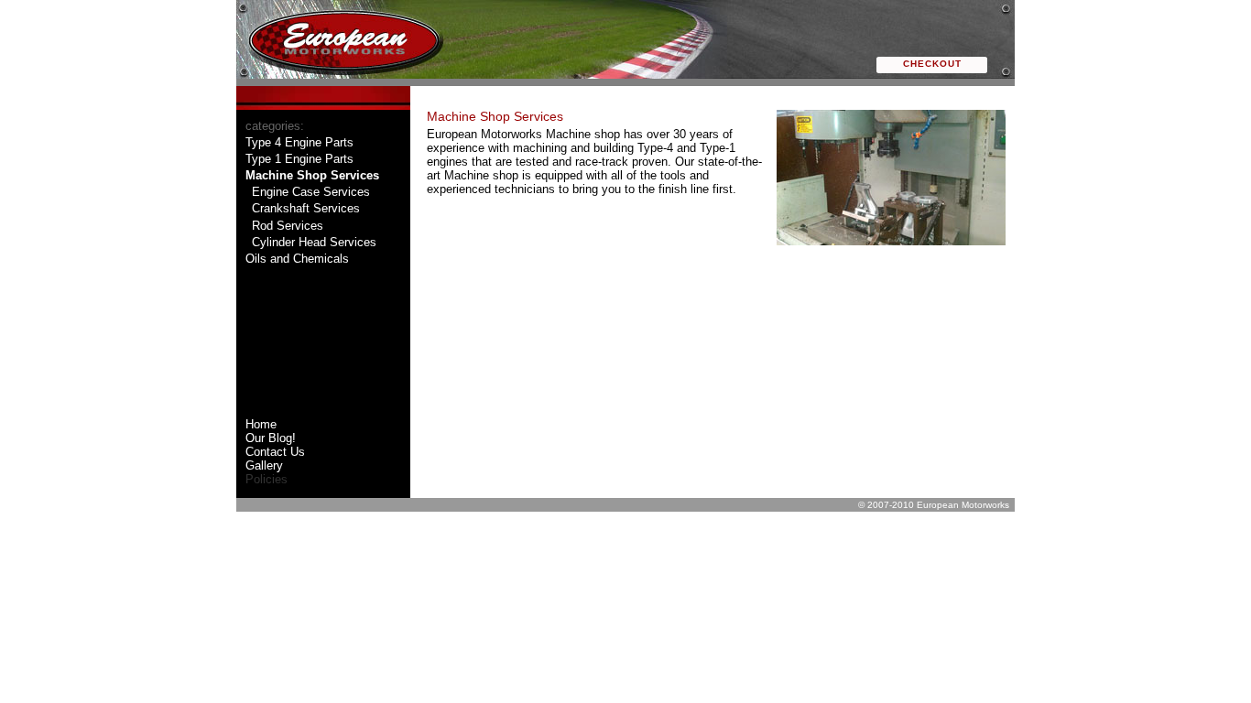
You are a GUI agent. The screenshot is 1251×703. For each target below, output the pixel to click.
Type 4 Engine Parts (299, 142)
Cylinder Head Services (314, 242)
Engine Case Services (311, 192)
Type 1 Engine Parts (299, 159)
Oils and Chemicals (297, 258)
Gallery (264, 465)
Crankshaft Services (306, 208)
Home (261, 424)
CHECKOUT (932, 64)
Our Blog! (270, 438)
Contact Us (275, 452)
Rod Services (287, 226)
